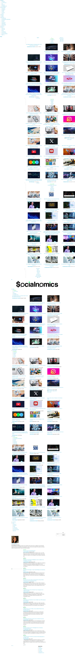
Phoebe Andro (48, 126)
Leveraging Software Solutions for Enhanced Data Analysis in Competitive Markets (51, 52)
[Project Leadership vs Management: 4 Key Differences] (34, 238)
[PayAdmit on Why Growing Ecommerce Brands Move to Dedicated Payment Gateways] (34, 57)
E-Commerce (4, 2)
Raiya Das (31, 210)
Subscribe (40, 651)
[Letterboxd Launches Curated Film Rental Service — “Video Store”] (34, 162)
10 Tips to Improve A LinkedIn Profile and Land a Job (55, 388)
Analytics (3, 1)
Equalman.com (41, 652)
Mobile (2, 14)
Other (3, 13)
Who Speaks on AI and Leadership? (34, 209)
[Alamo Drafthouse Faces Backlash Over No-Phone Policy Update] (53, 491)
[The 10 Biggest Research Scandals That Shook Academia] (34, 259)
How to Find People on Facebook (69, 112)
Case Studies (4, 24)
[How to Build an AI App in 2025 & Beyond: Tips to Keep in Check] (53, 427)
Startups (3, 20)
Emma (31, 147)
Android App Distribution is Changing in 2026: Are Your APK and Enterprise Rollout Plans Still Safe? (34, 180)
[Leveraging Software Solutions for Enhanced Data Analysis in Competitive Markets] (52, 46)
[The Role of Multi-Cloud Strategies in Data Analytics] (52, 162)
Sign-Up (3, 34)
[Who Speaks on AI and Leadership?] (52, 238)
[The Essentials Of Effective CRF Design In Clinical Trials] (53, 513)
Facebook (3, 8)
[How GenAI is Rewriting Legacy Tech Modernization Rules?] (52, 215)
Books (3, 30)
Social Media (3, 7)
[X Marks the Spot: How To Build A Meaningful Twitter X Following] (52, 141)
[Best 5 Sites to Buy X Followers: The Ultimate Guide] (69, 141)
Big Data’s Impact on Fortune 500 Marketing (51, 198)
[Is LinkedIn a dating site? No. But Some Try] (34, 130)
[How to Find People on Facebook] (53, 360)
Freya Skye (49, 200)
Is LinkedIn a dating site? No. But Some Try (34, 134)
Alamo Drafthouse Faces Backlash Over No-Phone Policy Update (54, 497)
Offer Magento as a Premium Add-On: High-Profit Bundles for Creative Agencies (54, 314)
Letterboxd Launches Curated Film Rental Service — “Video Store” (34, 167)
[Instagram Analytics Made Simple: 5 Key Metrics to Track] (34, 119)
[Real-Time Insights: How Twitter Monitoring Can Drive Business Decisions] (34, 141)
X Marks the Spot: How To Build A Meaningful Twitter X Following (51, 146)
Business (2, 17)
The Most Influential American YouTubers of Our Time (54, 409)
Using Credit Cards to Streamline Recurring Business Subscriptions (34, 232)
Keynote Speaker (5, 33)
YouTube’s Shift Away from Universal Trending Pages (34, 157)
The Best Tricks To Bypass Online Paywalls (51, 93)
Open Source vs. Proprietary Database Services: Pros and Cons (54, 303)
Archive (40, 650)
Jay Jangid (67, 53)
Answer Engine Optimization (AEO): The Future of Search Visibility (34, 73)
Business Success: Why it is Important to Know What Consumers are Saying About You (33, 580)
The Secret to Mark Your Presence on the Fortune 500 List (54, 453)
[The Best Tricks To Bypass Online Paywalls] (52, 89)
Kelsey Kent (32, 255)
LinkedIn (3, 10)
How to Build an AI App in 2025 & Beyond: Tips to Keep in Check (55, 432)
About (2, 27)
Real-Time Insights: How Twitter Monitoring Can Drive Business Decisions (34, 146)
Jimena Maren (66, 125)
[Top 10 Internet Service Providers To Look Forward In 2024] (53, 414)
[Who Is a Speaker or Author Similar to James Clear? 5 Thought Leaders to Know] (34, 249)
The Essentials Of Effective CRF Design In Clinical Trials (54, 518)
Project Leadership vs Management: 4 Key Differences (34, 243)
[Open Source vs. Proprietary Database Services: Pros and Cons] (53, 298)
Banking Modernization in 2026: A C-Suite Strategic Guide (54, 474)
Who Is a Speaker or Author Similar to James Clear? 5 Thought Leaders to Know (33, 254)
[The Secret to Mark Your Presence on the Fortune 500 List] (53, 447)
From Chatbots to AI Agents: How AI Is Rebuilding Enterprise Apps (51, 180)
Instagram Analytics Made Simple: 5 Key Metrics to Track (34, 124)
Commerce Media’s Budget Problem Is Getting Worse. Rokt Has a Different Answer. (52, 62)
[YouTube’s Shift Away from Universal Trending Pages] (34, 151)
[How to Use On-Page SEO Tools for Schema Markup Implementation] (53, 319)
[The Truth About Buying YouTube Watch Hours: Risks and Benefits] (52, 151)
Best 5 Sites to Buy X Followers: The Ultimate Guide (54, 398)
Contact (40, 649)
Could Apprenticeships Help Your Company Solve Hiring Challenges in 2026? (51, 210)
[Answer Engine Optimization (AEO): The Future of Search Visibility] (34, 68)
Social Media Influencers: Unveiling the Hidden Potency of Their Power (34, 113)
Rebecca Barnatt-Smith (49, 115)
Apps (2, 16)
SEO (2, 3)
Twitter (3, 11)
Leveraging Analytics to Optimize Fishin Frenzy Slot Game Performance (34, 45)
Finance (3, 21)
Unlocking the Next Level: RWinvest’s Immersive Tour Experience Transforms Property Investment (52, 265)
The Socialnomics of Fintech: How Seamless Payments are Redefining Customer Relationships (54, 485)
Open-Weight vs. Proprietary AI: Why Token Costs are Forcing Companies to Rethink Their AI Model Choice (34, 94)
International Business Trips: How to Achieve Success (33, 618)
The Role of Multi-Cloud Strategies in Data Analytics (51, 167)
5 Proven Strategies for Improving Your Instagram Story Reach (54, 376)
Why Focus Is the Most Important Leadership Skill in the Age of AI (51, 254)
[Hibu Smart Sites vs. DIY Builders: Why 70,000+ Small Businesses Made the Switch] (53, 330)
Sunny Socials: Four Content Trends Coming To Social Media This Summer (52, 113)
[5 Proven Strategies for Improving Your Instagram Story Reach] (53, 371)
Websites (3, 4)
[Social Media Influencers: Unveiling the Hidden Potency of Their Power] (34, 108)
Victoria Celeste (30, 125)
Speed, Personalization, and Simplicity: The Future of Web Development (51, 84)
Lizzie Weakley (14, 543)
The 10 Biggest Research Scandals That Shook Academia (34, 265)
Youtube (62, 40)
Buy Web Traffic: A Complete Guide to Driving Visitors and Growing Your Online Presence (51, 73)
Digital (2, 0)
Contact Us (4, 31)
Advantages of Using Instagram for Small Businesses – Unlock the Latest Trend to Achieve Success (51, 124)
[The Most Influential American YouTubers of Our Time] (53, 404)
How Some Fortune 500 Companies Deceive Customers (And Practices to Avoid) (33, 199)
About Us (3, 28)
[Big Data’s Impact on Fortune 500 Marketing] (52, 194)
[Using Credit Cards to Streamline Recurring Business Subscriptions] (34, 227)
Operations (4, 22)
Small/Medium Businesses (6, 19)
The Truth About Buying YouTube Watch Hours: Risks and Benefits (52, 157)
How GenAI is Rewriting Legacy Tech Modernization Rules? (51, 220)
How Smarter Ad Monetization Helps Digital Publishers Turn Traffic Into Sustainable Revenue (34, 84)
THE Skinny (2, 25)
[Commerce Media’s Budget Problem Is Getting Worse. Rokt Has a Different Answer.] (52, 57)
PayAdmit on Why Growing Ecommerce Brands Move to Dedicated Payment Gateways (34, 62)
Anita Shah (49, 181)
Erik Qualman (4, 32)
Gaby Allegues (31, 74)
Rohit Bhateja (31, 96)
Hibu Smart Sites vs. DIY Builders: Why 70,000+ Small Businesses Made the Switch (55, 335)
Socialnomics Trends (31, 46)
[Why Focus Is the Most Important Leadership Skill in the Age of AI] (52, 249)
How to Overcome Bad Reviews (29, 550)
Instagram (3, 9)
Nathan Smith (49, 85)
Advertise (3, 29)
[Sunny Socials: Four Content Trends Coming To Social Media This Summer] (52, 108)
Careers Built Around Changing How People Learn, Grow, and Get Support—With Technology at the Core (54, 347)
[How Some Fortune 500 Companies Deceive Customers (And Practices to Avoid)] (34, 194)
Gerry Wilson (66, 169)
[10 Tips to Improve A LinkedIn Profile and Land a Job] (53, 382)
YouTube (3, 12)
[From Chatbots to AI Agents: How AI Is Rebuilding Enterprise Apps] (52, 175)
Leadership (3, 23)
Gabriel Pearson (67, 64)
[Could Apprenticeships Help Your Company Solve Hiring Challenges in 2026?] (36, 458)
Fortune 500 (4, 18)
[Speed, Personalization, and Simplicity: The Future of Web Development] (52, 78)
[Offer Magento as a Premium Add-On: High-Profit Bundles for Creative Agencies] (53, 308)
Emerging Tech (4, 6)
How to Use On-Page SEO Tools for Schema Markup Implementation (54, 324)
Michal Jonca (31, 115)
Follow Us (61, 37)
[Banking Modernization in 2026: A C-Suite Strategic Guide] (53, 468)
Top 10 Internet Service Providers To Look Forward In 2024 (54, 420)
